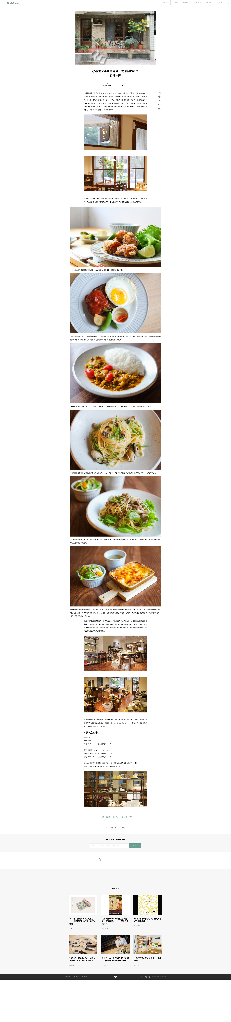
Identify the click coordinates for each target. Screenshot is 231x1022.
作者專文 (208, 2)
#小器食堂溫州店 (104, 817)
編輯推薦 (185, 2)
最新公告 (76, 976)
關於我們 (67, 976)
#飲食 (123, 817)
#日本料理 (128, 817)
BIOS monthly (107, 85)
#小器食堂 (113, 817)
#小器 (119, 817)
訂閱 (135, 845)
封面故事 (164, 2)
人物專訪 (175, 2)
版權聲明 (84, 976)
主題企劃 (196, 2)
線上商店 (219, 2)
